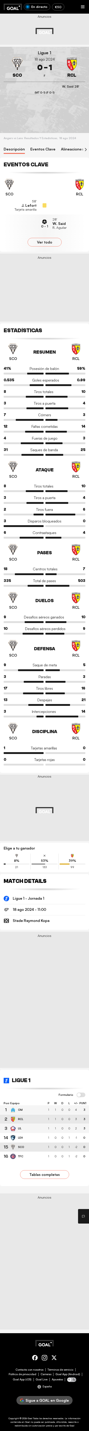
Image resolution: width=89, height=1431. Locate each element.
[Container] (17, 67)
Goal (30, 1418)
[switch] (81, 1095)
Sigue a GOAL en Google (47, 1400)
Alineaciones (72, 149)
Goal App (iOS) (22, 1379)
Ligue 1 (44, 52)
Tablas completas (44, 1174)
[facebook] (35, 1358)
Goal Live (41, 1379)
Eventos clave (42, 149)
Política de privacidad (22, 1374)
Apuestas (57, 1379)
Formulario (66, 1094)
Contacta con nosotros (29, 1369)
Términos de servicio (60, 1369)
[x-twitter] (54, 1358)
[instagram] (44, 1358)
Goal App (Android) (67, 1374)
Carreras (46, 1374)
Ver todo (44, 242)
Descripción (14, 149)
